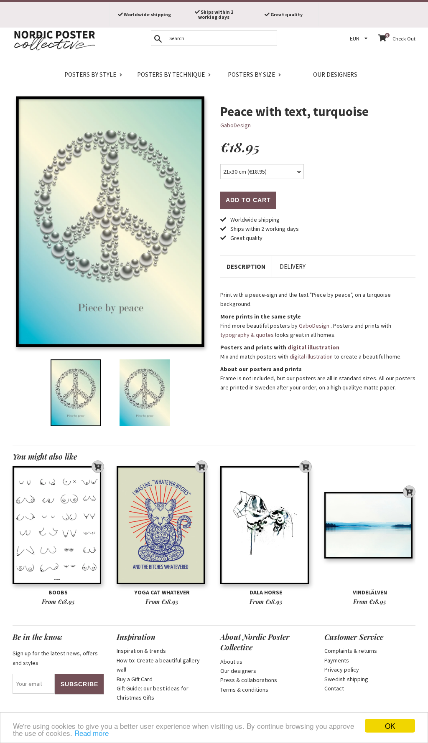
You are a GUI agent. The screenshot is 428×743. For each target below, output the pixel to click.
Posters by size (251, 74)
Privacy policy (341, 669)
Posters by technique (171, 74)
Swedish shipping (346, 679)
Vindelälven (370, 592)
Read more (91, 733)
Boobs (58, 592)
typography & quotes (247, 335)
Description (246, 266)
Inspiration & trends (141, 651)
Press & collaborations (248, 680)
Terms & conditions (244, 689)
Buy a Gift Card (135, 679)
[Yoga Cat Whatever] (162, 525)
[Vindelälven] (370, 525)
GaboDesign (235, 125)
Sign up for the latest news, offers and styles (55, 657)
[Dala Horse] (266, 525)
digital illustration (313, 347)
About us (231, 661)
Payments (336, 660)
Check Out (403, 38)
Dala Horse (266, 592)
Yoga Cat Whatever (162, 592)
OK (390, 725)
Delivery (293, 266)
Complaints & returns (350, 651)
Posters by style (90, 74)
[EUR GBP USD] (359, 38)
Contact (334, 688)
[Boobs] (58, 525)
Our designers (335, 74)
